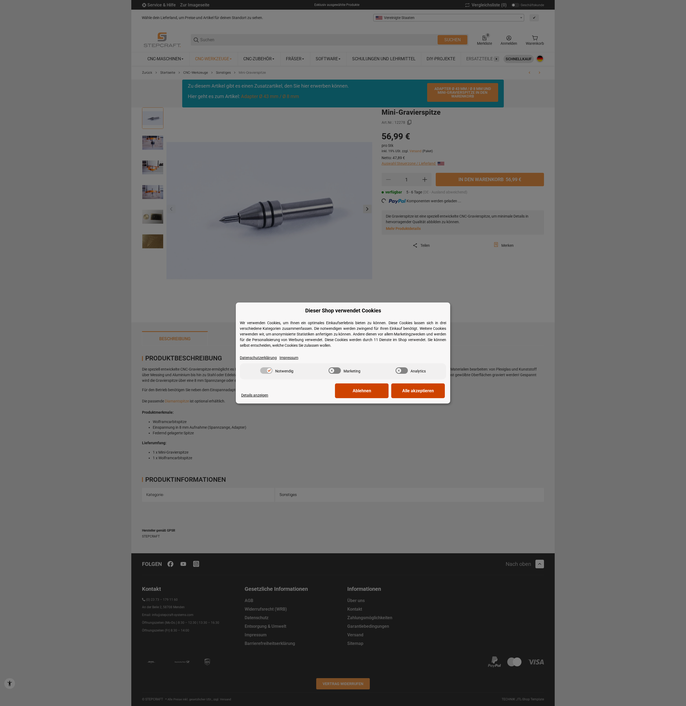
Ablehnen (362, 390)
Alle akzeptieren (418, 390)
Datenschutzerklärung (258, 358)
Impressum (288, 358)
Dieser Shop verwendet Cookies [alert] (343, 310)
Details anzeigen (254, 395)
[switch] (266, 370)
